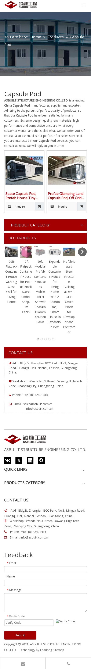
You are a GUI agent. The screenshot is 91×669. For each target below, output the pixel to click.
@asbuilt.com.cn (41, 404)
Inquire (20, 206)
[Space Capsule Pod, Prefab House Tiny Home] (24, 170)
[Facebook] (41, 460)
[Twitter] (18, 460)
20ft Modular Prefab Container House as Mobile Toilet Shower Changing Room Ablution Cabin (40, 292)
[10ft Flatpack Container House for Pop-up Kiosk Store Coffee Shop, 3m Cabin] (26, 252)
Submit (20, 635)
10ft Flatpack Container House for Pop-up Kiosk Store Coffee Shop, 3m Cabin (26, 287)
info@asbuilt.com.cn (34, 537)
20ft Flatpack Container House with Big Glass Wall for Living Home (11, 282)
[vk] (7, 460)
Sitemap (58, 650)
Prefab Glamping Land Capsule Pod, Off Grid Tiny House (65, 196)
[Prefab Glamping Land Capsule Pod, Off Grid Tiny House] (66, 170)
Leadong (46, 650)
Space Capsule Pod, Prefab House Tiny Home (21, 196)
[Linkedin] (30, 460)
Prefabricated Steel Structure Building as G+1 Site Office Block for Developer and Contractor (69, 297)
